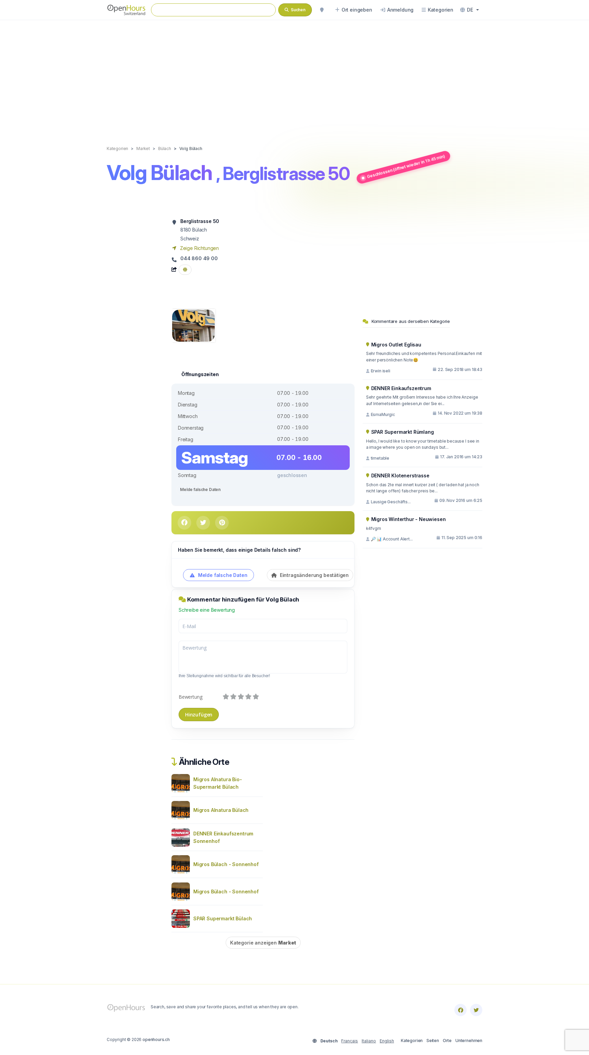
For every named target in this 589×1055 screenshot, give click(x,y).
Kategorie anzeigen (263, 943)
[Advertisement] (294, 75)
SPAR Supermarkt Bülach (222, 918)
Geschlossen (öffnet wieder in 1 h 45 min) (406, 166)
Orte (447, 1040)
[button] (469, 9)
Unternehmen (468, 1040)
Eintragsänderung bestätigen (313, 575)
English (387, 1040)
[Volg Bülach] (193, 325)
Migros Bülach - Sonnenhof (226, 864)
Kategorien (412, 1040)
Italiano (369, 1040)
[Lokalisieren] (321, 9)
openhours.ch (156, 1039)
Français (349, 1040)
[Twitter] (476, 1010)
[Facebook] (460, 1010)
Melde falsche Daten (200, 489)
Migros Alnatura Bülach (220, 810)
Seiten (432, 1040)
